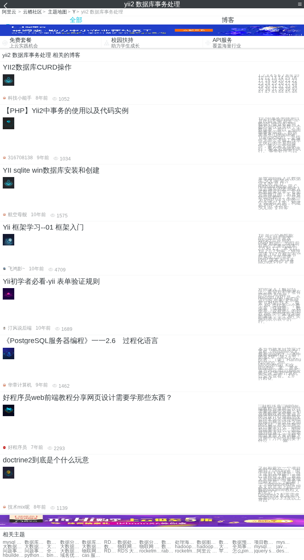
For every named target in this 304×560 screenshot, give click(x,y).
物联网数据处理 (128, 547)
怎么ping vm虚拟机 (243, 551)
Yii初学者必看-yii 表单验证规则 (51, 281)
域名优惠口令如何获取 (71, 555)
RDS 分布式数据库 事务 (111, 542)
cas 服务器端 (93, 555)
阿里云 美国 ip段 (207, 551)
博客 (228, 20)
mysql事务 (265, 547)
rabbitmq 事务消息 (168, 551)
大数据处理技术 (93, 547)
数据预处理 (243, 542)
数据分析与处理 (111, 547)
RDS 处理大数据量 (111, 551)
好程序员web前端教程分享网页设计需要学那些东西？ (88, 398)
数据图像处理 (207, 542)
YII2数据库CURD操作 (37, 67)
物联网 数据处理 (150, 547)
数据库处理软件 (93, 542)
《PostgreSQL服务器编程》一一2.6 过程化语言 (80, 341)
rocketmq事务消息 (150, 551)
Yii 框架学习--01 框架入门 (43, 227)
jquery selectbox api (265, 551)
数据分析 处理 (168, 542)
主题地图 (57, 12)
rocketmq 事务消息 (186, 551)
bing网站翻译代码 (53, 555)
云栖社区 (32, 12)
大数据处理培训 (14, 547)
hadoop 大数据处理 (186, 547)
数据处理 (53, 542)
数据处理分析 (128, 542)
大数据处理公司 (53, 547)
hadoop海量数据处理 (207, 547)
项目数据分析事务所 (265, 542)
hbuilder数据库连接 (14, 555)
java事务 (283, 547)
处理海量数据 (186, 542)
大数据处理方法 (71, 547)
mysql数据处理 (283, 542)
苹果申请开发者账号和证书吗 (225, 551)
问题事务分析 (14, 551)
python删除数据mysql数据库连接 (35, 555)
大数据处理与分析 (225, 547)
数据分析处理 (150, 542)
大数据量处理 (35, 547)
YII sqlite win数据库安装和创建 (51, 170)
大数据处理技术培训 (71, 551)
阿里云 (9, 12)
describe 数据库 (283, 551)
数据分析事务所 (71, 542)
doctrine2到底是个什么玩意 (46, 460)
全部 (76, 20)
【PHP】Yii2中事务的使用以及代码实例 (66, 111)
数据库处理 (35, 542)
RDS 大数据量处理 (128, 551)
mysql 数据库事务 (14, 542)
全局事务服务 (243, 547)
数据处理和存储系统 (168, 547)
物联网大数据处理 (93, 551)
